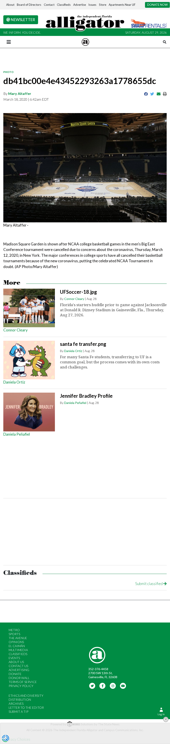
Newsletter (22, 19)
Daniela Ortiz (14, 382)
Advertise (79, 4)
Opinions (16, 642)
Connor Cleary (15, 330)
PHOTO (8, 72)
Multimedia (18, 650)
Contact (49, 4)
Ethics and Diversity (26, 695)
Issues (92, 4)
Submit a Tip (18, 711)
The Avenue (18, 638)
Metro (14, 630)
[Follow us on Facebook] (102, 685)
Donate (15, 674)
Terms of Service (23, 682)
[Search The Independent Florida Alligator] (164, 42)
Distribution (20, 699)
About (10, 4)
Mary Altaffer (19, 93)
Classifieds (64, 4)
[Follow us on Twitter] (92, 685)
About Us (16, 662)
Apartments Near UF (122, 4)
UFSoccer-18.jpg (78, 292)
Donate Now (157, 4)
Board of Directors (29, 4)
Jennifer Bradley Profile (86, 396)
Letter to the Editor (26, 707)
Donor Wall (19, 678)
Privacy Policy (21, 686)
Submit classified (149, 583)
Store (102, 4)
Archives (16, 703)
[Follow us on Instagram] (113, 685)
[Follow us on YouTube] (123, 685)
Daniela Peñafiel (16, 434)
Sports (14, 634)
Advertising (19, 670)
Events (14, 658)
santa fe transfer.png (83, 344)
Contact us (18, 666)
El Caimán (17, 646)
